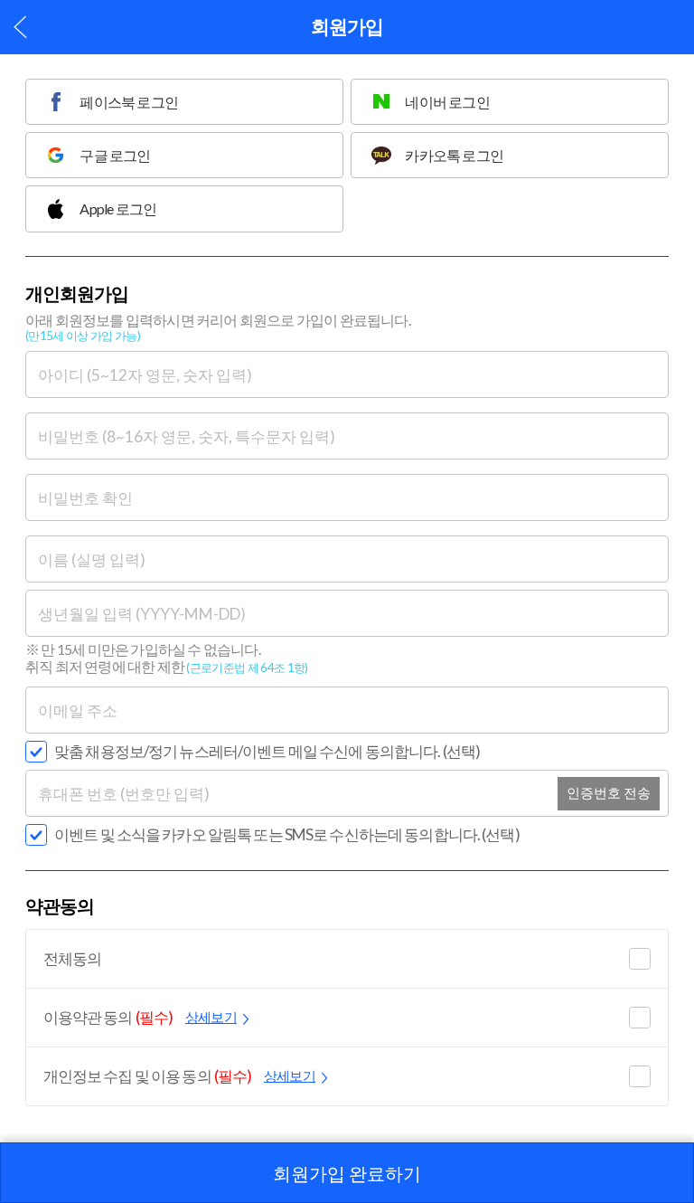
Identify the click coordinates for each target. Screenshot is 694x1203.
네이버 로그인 (447, 101)
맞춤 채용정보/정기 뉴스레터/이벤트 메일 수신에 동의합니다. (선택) (267, 751)
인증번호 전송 (609, 792)
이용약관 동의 (140, 1017)
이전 (20, 26)
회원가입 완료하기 (347, 1173)
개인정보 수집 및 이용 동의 (179, 1075)
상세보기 (211, 1017)
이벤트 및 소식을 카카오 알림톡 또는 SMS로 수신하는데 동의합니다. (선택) (287, 834)
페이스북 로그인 (129, 101)
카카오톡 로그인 (454, 155)
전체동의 (72, 958)
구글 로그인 (115, 155)
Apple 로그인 (118, 208)
